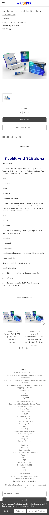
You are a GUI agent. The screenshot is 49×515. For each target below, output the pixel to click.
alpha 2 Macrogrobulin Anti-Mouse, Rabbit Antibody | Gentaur (34, 338)
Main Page (25, 429)
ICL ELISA (24, 414)
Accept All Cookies (37, 511)
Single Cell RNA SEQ (24, 465)
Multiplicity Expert (24, 434)
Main (24, 426)
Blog (24, 393)
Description (24, 146)
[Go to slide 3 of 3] (27, 348)
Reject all (20, 511)
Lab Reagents (24, 424)
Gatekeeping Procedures (24, 401)
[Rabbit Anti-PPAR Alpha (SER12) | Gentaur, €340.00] (12, 316)
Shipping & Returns (24, 388)
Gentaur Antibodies (24, 406)
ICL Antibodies (24, 411)
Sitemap (24, 395)
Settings (7, 511)
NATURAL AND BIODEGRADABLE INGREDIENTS (24, 385)
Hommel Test (24, 409)
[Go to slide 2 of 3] (23, 348)
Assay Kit (24, 455)
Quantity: (24, 109)
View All (24, 467)
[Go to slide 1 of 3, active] (19, 348)
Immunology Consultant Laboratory (24, 453)
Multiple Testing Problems (24, 431)
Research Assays (24, 462)
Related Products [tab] (24, 297)
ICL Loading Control (24, 419)
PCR (24, 460)
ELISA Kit (24, 448)
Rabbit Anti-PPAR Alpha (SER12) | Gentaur (12, 336)
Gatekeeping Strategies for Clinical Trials (24, 404)
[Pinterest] (20, 137)
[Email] (8, 137)
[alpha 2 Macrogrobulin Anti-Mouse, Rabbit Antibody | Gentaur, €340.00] (34, 316)
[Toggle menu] (3, 3)
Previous (3, 323)
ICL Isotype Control (24, 416)
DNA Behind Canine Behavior (24, 373)
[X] (16, 137)
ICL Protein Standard (25, 421)
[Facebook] (3, 137)
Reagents (24, 439)
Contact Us (24, 390)
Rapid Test (25, 436)
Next (43, 323)
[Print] (12, 137)
